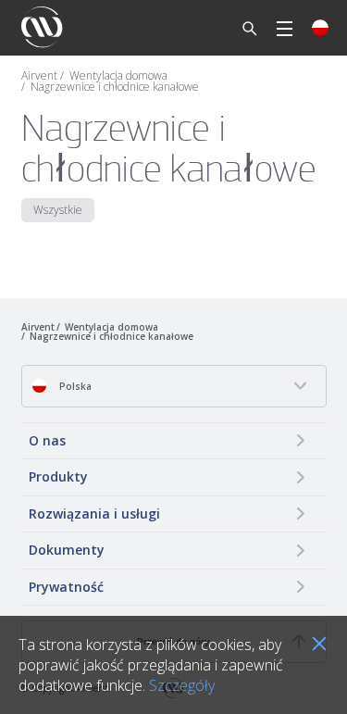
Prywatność (66, 586)
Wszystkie (57, 210)
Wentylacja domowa (118, 75)
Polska (74, 386)
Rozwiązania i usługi (94, 513)
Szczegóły (182, 685)
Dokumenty (67, 549)
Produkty (58, 476)
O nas (47, 440)
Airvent (39, 75)
